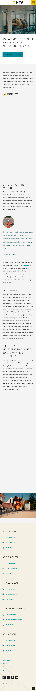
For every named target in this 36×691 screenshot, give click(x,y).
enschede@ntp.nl (12, 568)
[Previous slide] (5, 485)
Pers (4, 670)
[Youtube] (16, 677)
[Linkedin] (9, 677)
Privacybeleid (6, 660)
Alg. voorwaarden (7, 667)
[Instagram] (5, 677)
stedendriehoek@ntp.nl (14, 620)
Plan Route (10, 548)
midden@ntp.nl (11, 645)
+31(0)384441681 (11, 538)
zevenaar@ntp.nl (12, 594)
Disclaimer (5, 663)
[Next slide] (10, 485)
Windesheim (26, 265)
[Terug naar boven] (33, 688)
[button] (18, 94)
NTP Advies (28, 462)
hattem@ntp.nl (11, 543)
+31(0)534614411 (11, 563)
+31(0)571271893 (11, 615)
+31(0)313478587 (11, 589)
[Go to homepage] (18, 2)
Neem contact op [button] (14, 54)
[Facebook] (13, 677)
